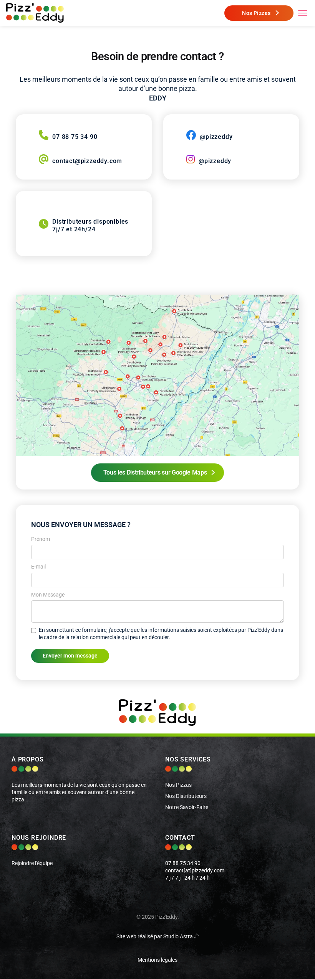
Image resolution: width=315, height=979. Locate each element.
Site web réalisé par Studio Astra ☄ (157, 936)
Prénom (40, 539)
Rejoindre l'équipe (32, 863)
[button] (302, 13)
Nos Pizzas (178, 785)
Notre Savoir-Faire (186, 807)
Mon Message (48, 595)
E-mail (38, 567)
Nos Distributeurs (186, 796)
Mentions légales (157, 960)
